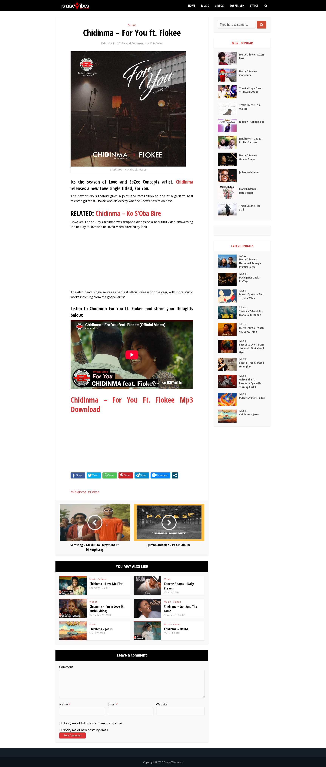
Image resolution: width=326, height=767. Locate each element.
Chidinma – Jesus (101, 629)
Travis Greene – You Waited (250, 106)
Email (113, 704)
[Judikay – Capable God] (228, 125)
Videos (219, 6)
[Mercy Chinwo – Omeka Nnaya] (228, 159)
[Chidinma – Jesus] (228, 416)
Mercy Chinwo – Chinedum (248, 73)
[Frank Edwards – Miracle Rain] (228, 192)
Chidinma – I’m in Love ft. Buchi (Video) (106, 608)
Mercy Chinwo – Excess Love (251, 56)
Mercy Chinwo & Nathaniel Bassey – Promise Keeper (250, 263)
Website (162, 704)
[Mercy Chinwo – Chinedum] (228, 75)
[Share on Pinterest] (125, 475)
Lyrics (254, 6)
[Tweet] (94, 475)
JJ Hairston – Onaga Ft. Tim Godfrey (250, 140)
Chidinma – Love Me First (106, 583)
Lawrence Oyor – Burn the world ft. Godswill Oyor (251, 348)
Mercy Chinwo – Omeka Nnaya (248, 157)
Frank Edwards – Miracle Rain (248, 190)
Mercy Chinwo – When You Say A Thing (251, 329)
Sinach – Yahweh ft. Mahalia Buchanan (250, 313)
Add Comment (135, 43)
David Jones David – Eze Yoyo (250, 279)
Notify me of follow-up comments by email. (92, 723)
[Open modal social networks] (175, 475)
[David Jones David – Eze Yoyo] (228, 279)
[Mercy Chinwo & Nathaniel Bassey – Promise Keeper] (228, 261)
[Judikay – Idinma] (228, 175)
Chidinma (184, 181)
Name (64, 704)
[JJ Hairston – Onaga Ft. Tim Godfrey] (228, 142)
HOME (191, 6)
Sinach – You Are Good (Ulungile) (251, 364)
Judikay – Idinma (249, 172)
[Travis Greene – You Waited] (228, 108)
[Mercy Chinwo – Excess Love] (228, 58)
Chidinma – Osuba (176, 629)
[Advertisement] (132, 261)
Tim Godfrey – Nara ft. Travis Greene (250, 90)
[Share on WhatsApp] (109, 475)
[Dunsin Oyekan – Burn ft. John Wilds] (228, 295)
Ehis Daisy (156, 43)
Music (205, 6)
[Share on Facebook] (78, 475)
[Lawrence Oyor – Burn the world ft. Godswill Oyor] (228, 346)
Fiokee (94, 492)
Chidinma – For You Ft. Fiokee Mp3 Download (132, 404)
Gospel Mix (236, 6)
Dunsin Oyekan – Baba (252, 397)
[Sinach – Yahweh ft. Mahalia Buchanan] (228, 312)
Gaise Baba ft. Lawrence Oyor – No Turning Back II (250, 383)
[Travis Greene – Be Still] (228, 209)
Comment (66, 667)
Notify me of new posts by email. (85, 730)
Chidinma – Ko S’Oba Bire (128, 213)
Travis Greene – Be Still (249, 207)
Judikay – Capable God (251, 121)
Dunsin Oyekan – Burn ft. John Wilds (251, 296)
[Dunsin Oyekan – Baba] (228, 399)
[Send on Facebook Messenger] (160, 475)
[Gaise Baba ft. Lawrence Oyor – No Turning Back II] (228, 381)
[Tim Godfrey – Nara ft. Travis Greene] (228, 91)
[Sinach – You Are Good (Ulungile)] (228, 364)
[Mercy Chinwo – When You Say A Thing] (228, 329)
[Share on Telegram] (142, 475)
